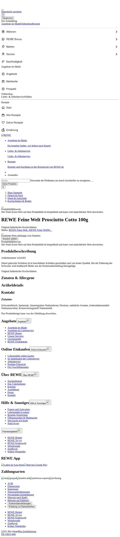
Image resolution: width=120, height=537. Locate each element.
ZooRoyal (13, 449)
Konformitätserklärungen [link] (20, 503)
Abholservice (14, 361)
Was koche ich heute (18, 420)
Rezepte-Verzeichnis (18, 415)
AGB (10, 483)
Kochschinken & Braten (19, 201)
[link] (63, 143)
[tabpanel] (60, 304)
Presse (11, 392)
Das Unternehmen (16, 384)
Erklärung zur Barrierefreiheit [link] (22, 507)
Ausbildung (13, 389)
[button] (2, 207)
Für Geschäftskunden (18, 367)
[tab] (60, 278)
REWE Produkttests (17, 341)
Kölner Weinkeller (17, 451)
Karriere (12, 386)
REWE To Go (15, 440)
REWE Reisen (15, 437)
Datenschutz (14, 486)
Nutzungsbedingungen (19, 492)
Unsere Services (15, 336)
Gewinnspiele (14, 339)
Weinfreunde (14, 446)
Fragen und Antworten (19, 409)
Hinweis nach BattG (18, 497)
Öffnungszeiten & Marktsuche (22, 417)
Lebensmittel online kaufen (21, 356)
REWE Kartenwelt (17, 443)
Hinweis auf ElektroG (18, 500)
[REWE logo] (6, 135)
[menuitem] (60, 31)
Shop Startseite (15, 192)
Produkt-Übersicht (17, 364)
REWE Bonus (15, 333)
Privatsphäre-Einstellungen (21, 494)
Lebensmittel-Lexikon (18, 412)
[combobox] (15, 180)
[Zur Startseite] (11, 6)
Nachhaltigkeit (15, 381)
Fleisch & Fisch (15, 195)
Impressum (13, 489)
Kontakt (11, 395)
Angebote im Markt (17, 327)
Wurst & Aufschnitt (17, 198)
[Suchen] (92, 181)
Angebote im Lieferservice (21, 330)
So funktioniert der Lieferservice (23, 358)
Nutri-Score (13, 423)
